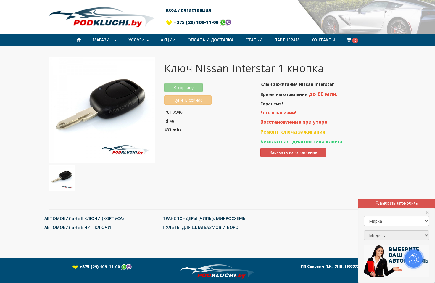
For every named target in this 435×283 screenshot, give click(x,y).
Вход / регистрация (188, 10)
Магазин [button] (103, 40)
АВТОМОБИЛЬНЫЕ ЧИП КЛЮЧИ (77, 227)
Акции (168, 40)
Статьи (253, 40)
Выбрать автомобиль (398, 203)
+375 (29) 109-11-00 (196, 22)
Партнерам (286, 40)
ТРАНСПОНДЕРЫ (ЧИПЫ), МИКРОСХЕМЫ (204, 218)
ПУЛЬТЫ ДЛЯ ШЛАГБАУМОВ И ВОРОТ (202, 227)
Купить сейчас (187, 100)
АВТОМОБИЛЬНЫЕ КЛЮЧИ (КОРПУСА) (84, 218)
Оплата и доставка (210, 40)
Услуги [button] (137, 40)
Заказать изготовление (293, 152)
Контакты (323, 40)
